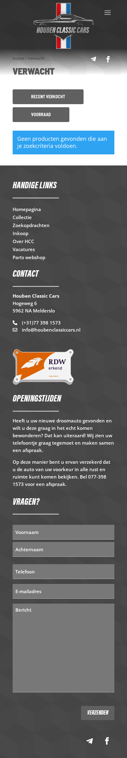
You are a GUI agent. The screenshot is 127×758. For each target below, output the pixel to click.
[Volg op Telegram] (93, 59)
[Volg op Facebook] (108, 59)
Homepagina (27, 209)
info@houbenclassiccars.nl (51, 330)
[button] (48, 96)
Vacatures (24, 249)
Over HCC (23, 241)
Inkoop (20, 233)
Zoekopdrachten (31, 225)
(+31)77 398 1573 (41, 323)
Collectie (22, 217)
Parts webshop (29, 257)
